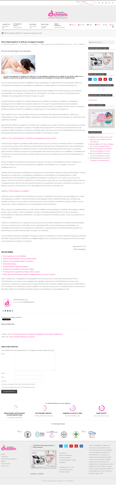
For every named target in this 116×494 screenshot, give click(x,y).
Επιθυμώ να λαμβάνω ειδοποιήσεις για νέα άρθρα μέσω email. (19, 387)
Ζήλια (52, 44)
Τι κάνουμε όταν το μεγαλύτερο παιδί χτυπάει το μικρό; (21, 272)
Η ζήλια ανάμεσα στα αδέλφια (18, 191)
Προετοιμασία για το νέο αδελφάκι (14, 256)
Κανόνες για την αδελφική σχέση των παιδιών (18, 261)
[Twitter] (5, 311)
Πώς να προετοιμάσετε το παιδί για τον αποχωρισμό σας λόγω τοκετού (32, 138)
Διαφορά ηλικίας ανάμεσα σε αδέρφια (15, 266)
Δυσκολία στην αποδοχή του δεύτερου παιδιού (18, 269)
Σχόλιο (3, 353)
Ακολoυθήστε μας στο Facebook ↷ (101, 85)
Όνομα (3, 373)
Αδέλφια (47, 44)
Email (3, 377)
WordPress (71, 480)
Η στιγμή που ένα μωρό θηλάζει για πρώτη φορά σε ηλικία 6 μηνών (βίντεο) (101, 139)
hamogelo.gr (82, 249)
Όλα (33, 44)
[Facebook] (3, 311)
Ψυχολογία (69, 44)
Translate (91, 4)
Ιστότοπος (4, 381)
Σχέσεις (63, 44)
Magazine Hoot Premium (56, 480)
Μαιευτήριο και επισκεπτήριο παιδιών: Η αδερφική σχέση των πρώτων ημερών (29, 274)
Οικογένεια (57, 44)
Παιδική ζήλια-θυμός (9, 264)
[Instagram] (12, 311)
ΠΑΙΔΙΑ (36, 44)
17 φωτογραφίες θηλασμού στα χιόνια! (22, 337)
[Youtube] (7, 311)
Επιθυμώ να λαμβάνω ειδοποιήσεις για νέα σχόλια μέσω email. (19, 384)
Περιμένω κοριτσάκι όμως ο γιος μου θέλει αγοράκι (19, 259)
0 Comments (81, 44)
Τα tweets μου (92, 100)
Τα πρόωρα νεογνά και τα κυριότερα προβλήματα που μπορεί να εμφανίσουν (37, 334)
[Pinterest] (10, 311)
